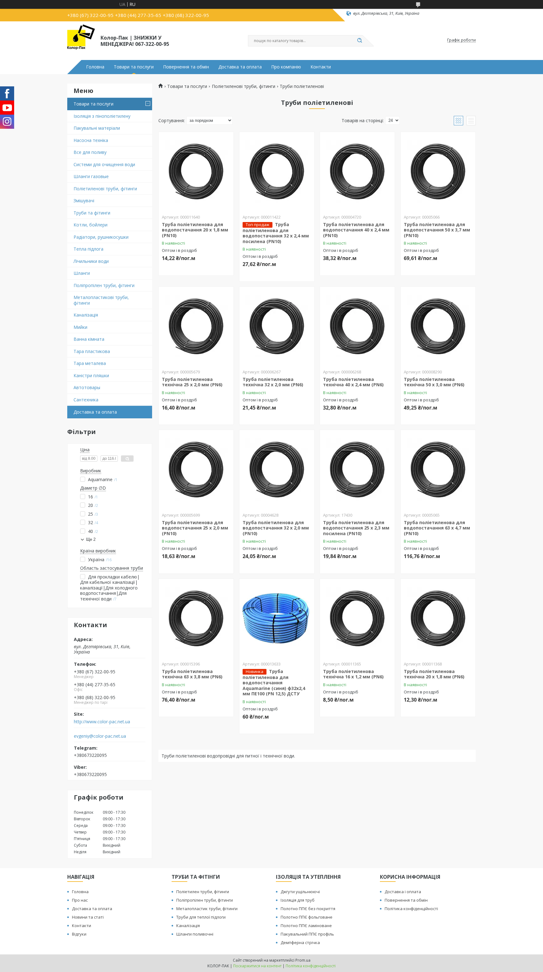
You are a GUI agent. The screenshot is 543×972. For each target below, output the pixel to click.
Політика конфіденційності (411, 908)
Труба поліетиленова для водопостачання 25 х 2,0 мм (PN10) (195, 527)
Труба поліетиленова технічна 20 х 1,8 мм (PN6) (434, 674)
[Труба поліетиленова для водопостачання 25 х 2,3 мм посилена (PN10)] (357, 469)
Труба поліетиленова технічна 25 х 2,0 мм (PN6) (192, 382)
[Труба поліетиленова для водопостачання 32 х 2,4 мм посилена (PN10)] (276, 171)
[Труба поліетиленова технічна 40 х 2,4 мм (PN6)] (357, 326)
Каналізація (86, 315)
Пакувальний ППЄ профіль (307, 934)
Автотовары (87, 387)
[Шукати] (359, 40)
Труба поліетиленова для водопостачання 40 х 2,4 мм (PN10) (356, 229)
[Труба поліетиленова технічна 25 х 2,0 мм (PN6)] (196, 326)
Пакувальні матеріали (97, 128)
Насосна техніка (91, 140)
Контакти (320, 67)
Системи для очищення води (104, 164)
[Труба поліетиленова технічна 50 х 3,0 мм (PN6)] (438, 326)
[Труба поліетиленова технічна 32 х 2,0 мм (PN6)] (276, 326)
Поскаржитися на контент (257, 966)
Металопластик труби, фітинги (207, 908)
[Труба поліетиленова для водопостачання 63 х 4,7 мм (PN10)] (438, 469)
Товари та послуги (134, 67)
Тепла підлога (88, 249)
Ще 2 (91, 539)
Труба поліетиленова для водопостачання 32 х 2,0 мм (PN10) (276, 527)
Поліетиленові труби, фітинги (105, 189)
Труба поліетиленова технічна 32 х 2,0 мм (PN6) (273, 382)
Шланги (82, 273)
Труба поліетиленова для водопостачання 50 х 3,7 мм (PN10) (437, 229)
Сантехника (86, 400)
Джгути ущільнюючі (300, 891)
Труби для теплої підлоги (201, 917)
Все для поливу (90, 152)
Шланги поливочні (194, 934)
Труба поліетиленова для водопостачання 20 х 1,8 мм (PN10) (195, 229)
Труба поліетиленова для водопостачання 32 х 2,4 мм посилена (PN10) (276, 232)
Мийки (80, 327)
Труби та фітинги (92, 213)
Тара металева (90, 363)
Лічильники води (91, 261)
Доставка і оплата (403, 891)
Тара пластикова (92, 351)
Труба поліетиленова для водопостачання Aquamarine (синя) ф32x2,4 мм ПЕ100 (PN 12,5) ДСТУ (274, 682)
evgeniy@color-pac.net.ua (100, 736)
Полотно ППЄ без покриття (308, 908)
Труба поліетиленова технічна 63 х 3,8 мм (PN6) (192, 674)
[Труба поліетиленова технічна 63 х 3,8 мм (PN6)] (196, 618)
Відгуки (79, 934)
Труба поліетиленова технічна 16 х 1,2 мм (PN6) (353, 674)
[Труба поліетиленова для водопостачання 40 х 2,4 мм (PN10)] (357, 171)
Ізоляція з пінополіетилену (102, 116)
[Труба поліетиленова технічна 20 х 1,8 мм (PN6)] (438, 618)
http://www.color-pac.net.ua (102, 722)
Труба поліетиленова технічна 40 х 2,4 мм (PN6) (353, 382)
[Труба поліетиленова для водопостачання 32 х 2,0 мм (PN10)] (276, 469)
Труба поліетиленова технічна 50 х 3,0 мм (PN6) (434, 382)
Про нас (80, 900)
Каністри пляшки (91, 375)
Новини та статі (88, 917)
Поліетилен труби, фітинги (202, 891)
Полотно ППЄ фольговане (306, 917)
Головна (95, 67)
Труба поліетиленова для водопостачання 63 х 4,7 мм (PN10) (437, 527)
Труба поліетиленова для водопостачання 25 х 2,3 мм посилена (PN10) (356, 527)
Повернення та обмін (186, 67)
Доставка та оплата (240, 67)
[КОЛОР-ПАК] (81, 40)
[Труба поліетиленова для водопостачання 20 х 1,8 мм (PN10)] (196, 171)
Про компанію (286, 67)
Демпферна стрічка (300, 942)
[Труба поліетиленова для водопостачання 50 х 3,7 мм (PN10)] (438, 171)
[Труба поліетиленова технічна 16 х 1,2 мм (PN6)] (357, 618)
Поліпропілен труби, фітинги (104, 285)
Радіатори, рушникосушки (101, 237)
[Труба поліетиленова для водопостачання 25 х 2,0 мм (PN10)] (196, 469)
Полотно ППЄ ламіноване (306, 925)
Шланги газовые (91, 176)
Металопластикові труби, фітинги (101, 300)
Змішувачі (84, 201)
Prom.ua (302, 960)
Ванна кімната (89, 339)
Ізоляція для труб (298, 900)
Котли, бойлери (90, 225)
